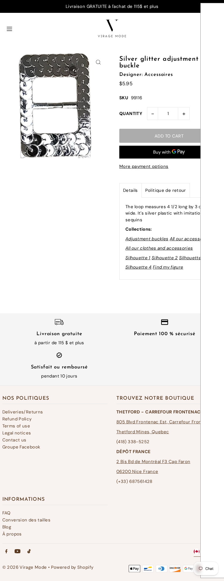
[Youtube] (17, 551)
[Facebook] (6, 551)
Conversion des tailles (26, 520)
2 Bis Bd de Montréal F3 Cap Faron (153, 462)
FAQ (6, 513)
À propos (12, 534)
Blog (6, 527)
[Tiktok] (29, 551)
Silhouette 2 (165, 258)
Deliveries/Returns (22, 412)
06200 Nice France (137, 471)
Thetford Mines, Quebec (142, 432)
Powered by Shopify (72, 567)
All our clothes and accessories (159, 248)
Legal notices (16, 433)
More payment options (144, 166)
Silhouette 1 (137, 258)
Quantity (130, 113)
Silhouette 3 (192, 258)
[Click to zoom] (98, 62)
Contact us (14, 440)
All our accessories (190, 239)
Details (130, 190)
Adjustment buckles (146, 239)
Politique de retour (165, 190)
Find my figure (168, 267)
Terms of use (16, 426)
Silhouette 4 (138, 267)
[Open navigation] (45, 28)
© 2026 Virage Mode (24, 567)
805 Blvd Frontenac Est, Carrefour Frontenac (165, 422)
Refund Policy (17, 419)
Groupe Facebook (21, 447)
